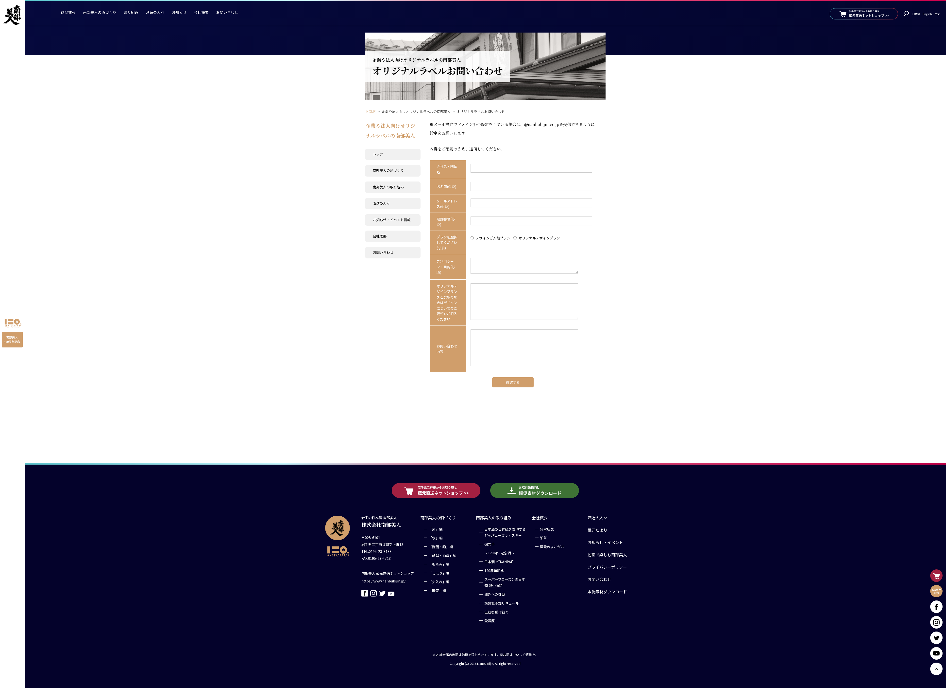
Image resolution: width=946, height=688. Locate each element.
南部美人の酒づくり (99, 12)
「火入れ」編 (439, 581)
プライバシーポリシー (607, 567)
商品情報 (68, 12)
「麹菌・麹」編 (441, 546)
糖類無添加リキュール (501, 603)
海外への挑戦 (494, 594)
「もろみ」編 (439, 564)
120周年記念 (494, 570)
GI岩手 (489, 544)
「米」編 (435, 529)
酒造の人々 (155, 12)
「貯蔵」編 (437, 590)
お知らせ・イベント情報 (392, 219)
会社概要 (201, 12)
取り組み (131, 12)
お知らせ (179, 12)
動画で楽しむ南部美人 (607, 555)
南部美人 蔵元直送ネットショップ (387, 573)
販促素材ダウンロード (607, 592)
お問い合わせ (227, 12)
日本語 (916, 14)
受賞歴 (489, 620)
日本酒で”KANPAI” (499, 561)
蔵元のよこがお (552, 546)
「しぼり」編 (439, 573)
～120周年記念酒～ (499, 552)
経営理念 (547, 529)
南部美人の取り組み (388, 186)
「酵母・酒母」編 (442, 555)
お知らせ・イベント (605, 542)
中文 (937, 14)
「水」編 (435, 537)
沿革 (543, 537)
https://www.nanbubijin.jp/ (383, 581)
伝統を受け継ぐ (496, 612)
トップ (378, 154)
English (927, 14)
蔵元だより (597, 530)
